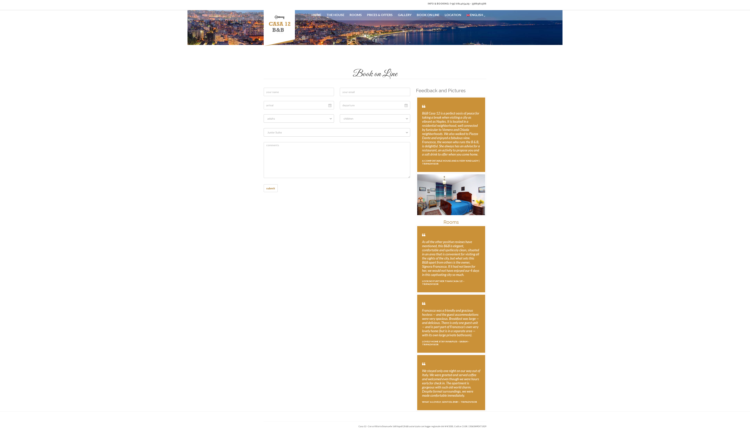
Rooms (356, 15)
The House (335, 15)
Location (453, 15)
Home (316, 15)
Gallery (405, 15)
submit (270, 188)
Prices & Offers (380, 15)
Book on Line (428, 15)
